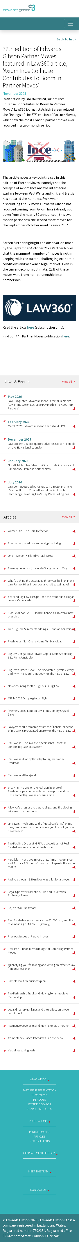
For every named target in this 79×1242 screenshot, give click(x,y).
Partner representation (39, 1090)
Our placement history (38, 1153)
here (30, 327)
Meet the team (38, 1171)
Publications (38, 1121)
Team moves (39, 1095)
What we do (38, 1079)
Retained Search (39, 1104)
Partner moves (39, 1132)
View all (67, 382)
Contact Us (38, 1190)
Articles (39, 1136)
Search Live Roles (39, 1109)
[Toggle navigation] (70, 23)
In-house (39, 1100)
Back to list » (66, 39)
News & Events (40, 1141)
